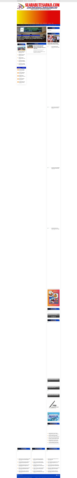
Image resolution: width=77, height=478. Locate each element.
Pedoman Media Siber (50, 477)
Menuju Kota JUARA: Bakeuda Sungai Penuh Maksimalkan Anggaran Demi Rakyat (53, 468)
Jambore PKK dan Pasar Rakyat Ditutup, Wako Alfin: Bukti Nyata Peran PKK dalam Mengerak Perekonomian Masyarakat (53, 465)
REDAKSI (36, 477)
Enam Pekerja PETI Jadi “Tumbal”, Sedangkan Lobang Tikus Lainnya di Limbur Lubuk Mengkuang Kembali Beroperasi (53, 433)
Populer (19, 67)
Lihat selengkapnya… (38, 52)
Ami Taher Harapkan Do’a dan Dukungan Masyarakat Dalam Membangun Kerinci (22, 70)
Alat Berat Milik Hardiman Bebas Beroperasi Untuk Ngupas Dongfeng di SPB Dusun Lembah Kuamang (54, 436)
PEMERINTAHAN (30, 35)
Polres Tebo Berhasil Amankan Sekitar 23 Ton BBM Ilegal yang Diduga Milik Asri (24, 462)
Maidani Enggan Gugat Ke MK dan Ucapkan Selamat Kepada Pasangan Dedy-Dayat (53, 44)
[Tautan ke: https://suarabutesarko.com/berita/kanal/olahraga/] (59, 319)
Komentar (23, 67)
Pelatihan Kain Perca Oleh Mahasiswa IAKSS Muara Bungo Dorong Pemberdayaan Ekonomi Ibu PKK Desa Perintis (24, 459)
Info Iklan (55, 477)
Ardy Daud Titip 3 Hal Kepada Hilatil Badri (22, 82)
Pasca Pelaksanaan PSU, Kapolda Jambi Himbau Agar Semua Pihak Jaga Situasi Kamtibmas (55, 47)
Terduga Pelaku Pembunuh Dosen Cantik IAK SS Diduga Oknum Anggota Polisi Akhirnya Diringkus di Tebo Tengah (24, 465)
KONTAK (40, 477)
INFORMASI (25, 35)
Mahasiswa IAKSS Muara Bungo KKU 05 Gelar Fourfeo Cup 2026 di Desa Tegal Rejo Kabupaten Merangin (22, 52)
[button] (59, 1)
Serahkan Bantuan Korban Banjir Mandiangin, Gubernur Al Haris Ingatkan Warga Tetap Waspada (38, 465)
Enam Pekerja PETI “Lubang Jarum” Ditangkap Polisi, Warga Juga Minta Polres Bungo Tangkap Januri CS (53, 440)
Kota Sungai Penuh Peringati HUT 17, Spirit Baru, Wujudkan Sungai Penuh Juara (53, 462)
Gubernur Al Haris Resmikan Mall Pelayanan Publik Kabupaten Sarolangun (38, 471)
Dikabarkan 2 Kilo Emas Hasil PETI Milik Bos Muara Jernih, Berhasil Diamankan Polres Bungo (22, 55)
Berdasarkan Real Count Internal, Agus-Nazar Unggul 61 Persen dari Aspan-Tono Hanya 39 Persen (55, 228)
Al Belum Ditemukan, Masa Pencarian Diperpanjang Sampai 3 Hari (22, 79)
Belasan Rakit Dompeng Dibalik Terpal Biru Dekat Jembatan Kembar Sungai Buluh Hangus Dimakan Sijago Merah (54, 438)
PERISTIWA (33, 35)
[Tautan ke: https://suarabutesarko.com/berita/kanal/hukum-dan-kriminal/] (59, 423)
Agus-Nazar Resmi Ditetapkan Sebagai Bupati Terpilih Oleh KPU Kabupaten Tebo (55, 168)
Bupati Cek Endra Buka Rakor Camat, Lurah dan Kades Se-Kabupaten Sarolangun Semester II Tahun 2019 (31, 38)
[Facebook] (56, 475)
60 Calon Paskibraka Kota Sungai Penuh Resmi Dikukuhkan (22, 73)
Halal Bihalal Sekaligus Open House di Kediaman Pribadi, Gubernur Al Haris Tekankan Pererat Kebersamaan (22, 61)
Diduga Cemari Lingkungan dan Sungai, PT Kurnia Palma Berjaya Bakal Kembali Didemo (24, 468)
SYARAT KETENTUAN (44, 477)
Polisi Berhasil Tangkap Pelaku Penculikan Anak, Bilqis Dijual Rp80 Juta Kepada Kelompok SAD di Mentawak (22, 64)
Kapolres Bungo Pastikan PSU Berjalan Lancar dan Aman (55, 107)
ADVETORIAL (19, 35)
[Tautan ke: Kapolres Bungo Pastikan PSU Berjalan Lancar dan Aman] (49, 136)
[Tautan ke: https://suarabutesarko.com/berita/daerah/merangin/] (25, 43)
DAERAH (23, 35)
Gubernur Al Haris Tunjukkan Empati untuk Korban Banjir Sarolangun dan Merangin (22, 58)
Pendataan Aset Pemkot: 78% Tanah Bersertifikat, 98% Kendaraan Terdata (53, 471)
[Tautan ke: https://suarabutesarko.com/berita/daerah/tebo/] (29, 448)
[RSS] (59, 475)
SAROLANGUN (37, 35)
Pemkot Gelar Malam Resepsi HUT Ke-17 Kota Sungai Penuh (53, 459)
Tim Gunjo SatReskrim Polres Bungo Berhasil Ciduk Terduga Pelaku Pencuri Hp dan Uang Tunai (54, 442)
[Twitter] (57, 475)
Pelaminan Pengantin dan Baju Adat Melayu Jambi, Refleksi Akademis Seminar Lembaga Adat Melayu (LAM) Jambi (53, 314)
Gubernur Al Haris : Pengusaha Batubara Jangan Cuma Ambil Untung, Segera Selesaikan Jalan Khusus (38, 468)
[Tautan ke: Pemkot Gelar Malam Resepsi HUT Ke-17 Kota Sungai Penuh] (53, 454)
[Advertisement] (38, 16)
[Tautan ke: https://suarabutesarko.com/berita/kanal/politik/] (59, 33)
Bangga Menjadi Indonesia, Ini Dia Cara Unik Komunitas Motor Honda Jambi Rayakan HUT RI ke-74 (22, 76)
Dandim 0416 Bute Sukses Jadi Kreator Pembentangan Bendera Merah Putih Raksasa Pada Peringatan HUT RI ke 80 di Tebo (24, 471)
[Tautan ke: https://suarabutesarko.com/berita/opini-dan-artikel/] (59, 308)
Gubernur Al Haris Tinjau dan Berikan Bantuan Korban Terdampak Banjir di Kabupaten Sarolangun (38, 459)
